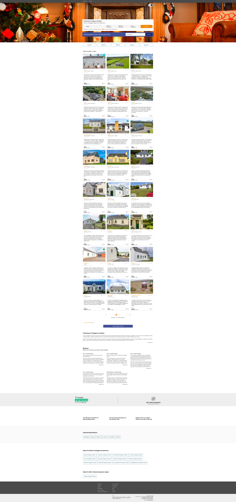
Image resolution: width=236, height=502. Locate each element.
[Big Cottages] (86, 5)
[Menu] (150, 5)
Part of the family (87, 1)
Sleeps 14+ (132, 44)
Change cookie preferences (102, 491)
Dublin (118, 437)
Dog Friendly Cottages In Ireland (120, 454)
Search (146, 26)
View (103, 83)
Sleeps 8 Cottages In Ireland (90, 462)
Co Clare (104, 437)
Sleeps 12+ (118, 44)
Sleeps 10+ (103, 44)
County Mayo (111, 437)
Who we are (100, 483)
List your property (101, 490)
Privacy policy (114, 485)
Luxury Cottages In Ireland (90, 458)
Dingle (92, 437)
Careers (99, 487)
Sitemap (113, 491)
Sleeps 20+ (146, 44)
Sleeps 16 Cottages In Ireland (104, 458)
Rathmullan (86, 437)
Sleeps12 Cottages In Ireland (105, 462)
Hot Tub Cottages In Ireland (136, 454)
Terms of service (115, 483)
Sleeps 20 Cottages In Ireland (119, 458)
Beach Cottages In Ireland (89, 454)
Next (130, 314)
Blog (113, 488)
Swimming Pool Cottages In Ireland (121, 462)
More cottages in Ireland (118, 326)
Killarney (98, 437)
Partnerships (100, 488)
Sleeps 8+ (89, 44)
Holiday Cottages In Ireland (90, 476)
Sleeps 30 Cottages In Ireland (134, 458)
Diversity (99, 485)
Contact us (114, 487)
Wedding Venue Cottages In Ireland (139, 462)
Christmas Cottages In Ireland (104, 454)
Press (113, 490)
